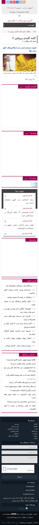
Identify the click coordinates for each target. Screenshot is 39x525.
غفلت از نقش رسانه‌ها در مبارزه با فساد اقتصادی (19, 407)
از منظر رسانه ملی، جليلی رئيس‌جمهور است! (20, 386)
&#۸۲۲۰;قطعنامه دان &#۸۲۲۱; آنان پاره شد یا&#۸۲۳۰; (19, 369)
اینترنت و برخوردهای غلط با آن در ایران (22, 380)
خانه (34, 31)
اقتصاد (35, 426)
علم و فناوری (14, 431)
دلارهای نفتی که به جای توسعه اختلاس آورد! (20, 375)
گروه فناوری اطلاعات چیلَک (10, 522)
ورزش (17, 424)
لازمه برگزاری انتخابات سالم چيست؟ (22, 390)
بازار (36, 429)
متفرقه (16, 433)
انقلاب (35, 438)
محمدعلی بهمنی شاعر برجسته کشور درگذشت (19, 291)
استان (35, 424)
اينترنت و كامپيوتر (13, 429)
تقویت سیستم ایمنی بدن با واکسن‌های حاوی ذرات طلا (19, 49)
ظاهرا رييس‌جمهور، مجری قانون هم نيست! (20, 360)
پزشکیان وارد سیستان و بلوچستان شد (20, 286)
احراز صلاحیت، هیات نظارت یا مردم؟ (22, 364)
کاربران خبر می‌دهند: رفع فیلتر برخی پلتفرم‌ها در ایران (19, 317)
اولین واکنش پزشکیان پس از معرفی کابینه (19, 303)
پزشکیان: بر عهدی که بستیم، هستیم (21, 297)
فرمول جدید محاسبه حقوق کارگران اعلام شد (19, 332)
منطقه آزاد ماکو (14, 436)
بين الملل (34, 431)
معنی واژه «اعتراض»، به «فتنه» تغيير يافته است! (19, 396)
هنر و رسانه (15, 426)
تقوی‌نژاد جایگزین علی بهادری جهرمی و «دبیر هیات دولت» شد (19, 310)
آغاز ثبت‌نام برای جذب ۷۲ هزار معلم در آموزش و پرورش (19, 325)
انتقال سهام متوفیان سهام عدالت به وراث (19, 340)
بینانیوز (14, 514)
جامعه (35, 436)
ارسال (19, 477)
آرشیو (21, 86)
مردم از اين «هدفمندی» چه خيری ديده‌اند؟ (21, 402)
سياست (34, 433)
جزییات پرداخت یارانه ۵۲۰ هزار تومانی (20, 346)
